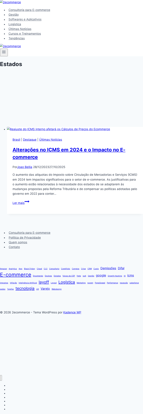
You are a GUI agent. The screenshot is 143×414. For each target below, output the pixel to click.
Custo (96, 269)
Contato (14, 247)
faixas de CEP (69, 276)
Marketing (81, 283)
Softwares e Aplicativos (25, 19)
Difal (121, 268)
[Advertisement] (75, 101)
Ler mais (21, 203)
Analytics (13, 269)
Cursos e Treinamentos (25, 33)
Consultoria (54, 269)
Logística (15, 24)
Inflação (13, 283)
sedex (2, 289)
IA (125, 276)
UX (37, 289)
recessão (124, 283)
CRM (90, 269)
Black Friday (29, 269)
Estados (57, 276)
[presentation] (75, 129)
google (101, 275)
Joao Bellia (24, 167)
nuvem (90, 283)
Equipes (48, 276)
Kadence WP (72, 312)
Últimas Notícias (20, 29)
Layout (54, 283)
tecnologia (25, 288)
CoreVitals (65, 269)
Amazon (3, 269)
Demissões (108, 268)
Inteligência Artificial (28, 283)
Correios (75, 269)
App (20, 269)
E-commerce (15, 275)
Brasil (16, 139)
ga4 (84, 276)
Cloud (39, 269)
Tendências (17, 38)
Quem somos (18, 242)
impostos (4, 283)
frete (79, 276)
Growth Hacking (115, 276)
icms (130, 275)
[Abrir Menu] (4, 52)
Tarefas (10, 289)
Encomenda (38, 276)
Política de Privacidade (25, 237)
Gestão (14, 14)
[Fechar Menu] (1, 378)
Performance (112, 283)
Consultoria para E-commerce (29, 10)
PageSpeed (100, 283)
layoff (44, 282)
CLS (45, 269)
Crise (83, 269)
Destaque (29, 139)
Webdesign (57, 289)
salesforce (134, 283)
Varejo (45, 288)
